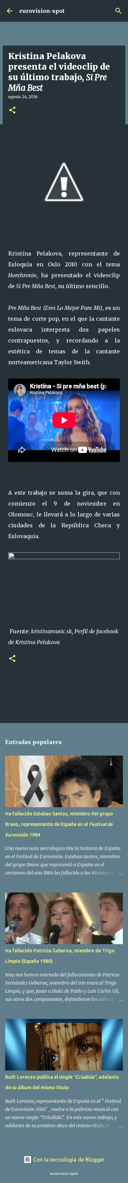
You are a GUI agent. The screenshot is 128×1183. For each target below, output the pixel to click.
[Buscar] (118, 11)
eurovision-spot (42, 10)
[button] (12, 110)
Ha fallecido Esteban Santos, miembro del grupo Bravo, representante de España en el (59, 824)
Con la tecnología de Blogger (68, 1159)
